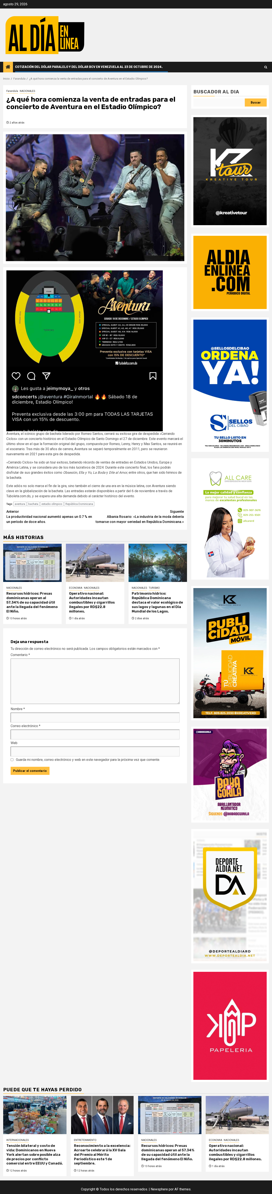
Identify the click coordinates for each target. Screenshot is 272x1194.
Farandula (12, 91)
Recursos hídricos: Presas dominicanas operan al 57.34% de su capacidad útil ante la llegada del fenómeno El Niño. (32, 602)
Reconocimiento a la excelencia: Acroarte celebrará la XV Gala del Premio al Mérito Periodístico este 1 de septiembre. (102, 1154)
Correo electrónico (25, 726)
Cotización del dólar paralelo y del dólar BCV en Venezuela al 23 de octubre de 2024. (89, 67)
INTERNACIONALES (17, 1140)
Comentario (20, 655)
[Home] (8, 67)
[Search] (265, 67)
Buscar (256, 102)
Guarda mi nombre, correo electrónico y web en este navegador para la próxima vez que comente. (88, 760)
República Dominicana (79, 504)
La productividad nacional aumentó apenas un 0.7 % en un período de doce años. (49, 517)
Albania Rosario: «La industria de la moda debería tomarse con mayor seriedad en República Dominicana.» (140, 517)
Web (14, 743)
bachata (33, 504)
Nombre (18, 709)
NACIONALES (27, 91)
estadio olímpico (51, 504)
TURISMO (154, 587)
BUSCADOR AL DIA (216, 92)
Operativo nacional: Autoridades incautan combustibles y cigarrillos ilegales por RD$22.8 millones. (92, 602)
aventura (20, 504)
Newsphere (159, 1189)
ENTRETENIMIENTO (85, 1140)
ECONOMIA (75, 587)
